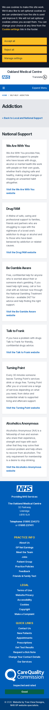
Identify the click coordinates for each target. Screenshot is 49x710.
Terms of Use (24, 590)
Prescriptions (24, 642)
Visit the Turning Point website (23, 407)
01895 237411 (26, 525)
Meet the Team (24, 552)
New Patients (24, 633)
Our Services (24, 661)
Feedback (24, 571)
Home (4, 95)
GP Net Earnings (24, 547)
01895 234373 (31, 521)
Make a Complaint (24, 614)
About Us (24, 542)
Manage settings (13, 58)
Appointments (24, 637)
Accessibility (24, 599)
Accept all (9, 41)
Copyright (24, 609)
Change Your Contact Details (24, 657)
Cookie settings (11, 29)
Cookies (24, 604)
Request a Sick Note (24, 652)
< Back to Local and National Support (22, 118)
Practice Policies (24, 566)
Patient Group (24, 561)
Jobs (24, 557)
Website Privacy (25, 595)
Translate (37, 77)
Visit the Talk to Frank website (23, 352)
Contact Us (24, 628)
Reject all (9, 49)
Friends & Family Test (24, 576)
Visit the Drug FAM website (21, 252)
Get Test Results (24, 647)
